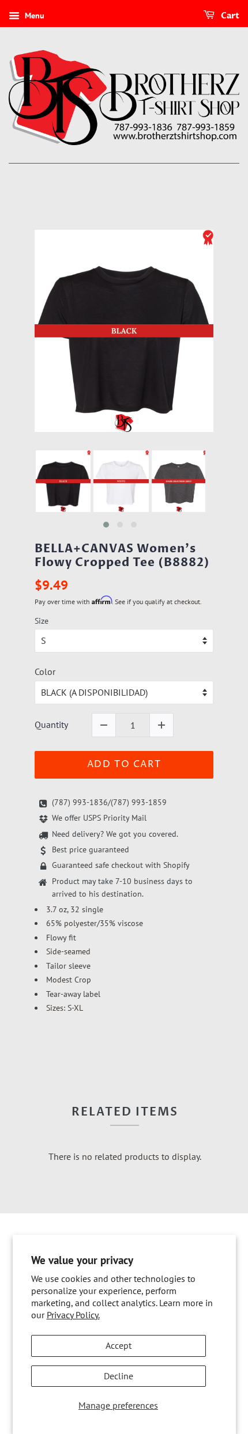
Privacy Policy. (73, 1315)
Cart (229, 15)
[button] (106, 524)
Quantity (51, 724)
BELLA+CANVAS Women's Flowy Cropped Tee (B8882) (122, 556)
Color (45, 671)
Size (41, 621)
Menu (33, 15)
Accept (118, 1345)
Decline (118, 1376)
